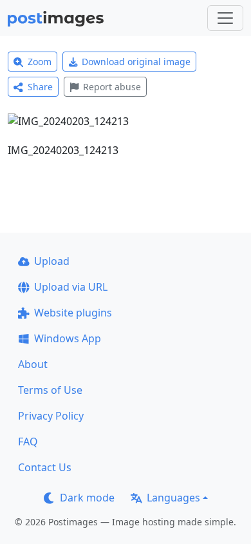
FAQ (28, 441)
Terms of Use (50, 390)
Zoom (39, 61)
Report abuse (112, 87)
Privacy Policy (51, 416)
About (33, 364)
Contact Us (44, 467)
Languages (173, 498)
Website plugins (73, 313)
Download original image (136, 61)
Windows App (67, 338)
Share (40, 87)
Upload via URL (70, 287)
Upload (52, 261)
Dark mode (87, 498)
